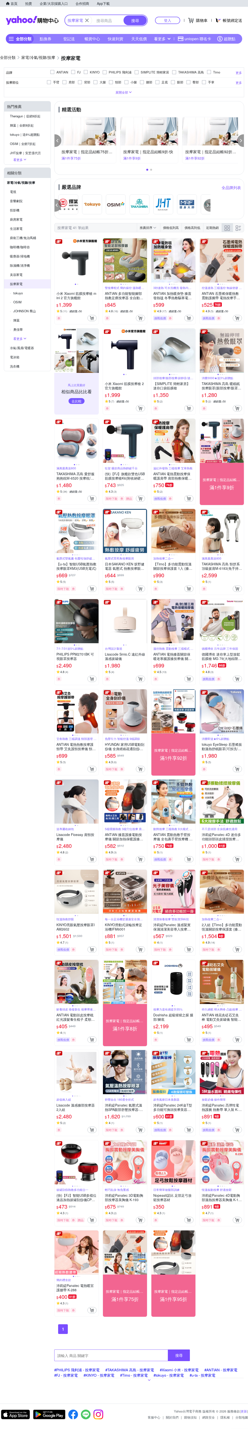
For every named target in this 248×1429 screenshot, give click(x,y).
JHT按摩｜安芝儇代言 (25, 153)
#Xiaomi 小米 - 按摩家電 (179, 1369)
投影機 (14, 210)
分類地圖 (241, 1417)
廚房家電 (16, 219)
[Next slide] (95, 260)
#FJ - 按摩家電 (66, 1375)
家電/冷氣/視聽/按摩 (21, 182)
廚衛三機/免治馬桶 (23, 237)
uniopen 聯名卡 (198, 38)
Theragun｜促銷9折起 (25, 116)
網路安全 (208, 1417)
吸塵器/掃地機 (20, 256)
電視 (13, 191)
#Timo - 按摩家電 (134, 1375)
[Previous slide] (57, 260)
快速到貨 (115, 38)
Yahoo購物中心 (32, 20)
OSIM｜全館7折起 (23, 143)
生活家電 (16, 228)
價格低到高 (171, 227)
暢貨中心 (92, 38)
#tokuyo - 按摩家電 (169, 1375)
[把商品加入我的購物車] (92, 318)
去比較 (76, 401)
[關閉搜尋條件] (87, 20)
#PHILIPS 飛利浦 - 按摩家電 (77, 1369)
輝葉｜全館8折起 (22, 125)
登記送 (69, 38)
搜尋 (179, 1355)
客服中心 (154, 1417)
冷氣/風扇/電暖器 (22, 347)
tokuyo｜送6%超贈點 (25, 134)
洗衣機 (14, 366)
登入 (167, 20)
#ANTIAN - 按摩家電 (220, 1369)
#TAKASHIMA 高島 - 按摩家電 (129, 1369)
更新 (244, 1411)
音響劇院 (16, 201)
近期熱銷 (212, 227)
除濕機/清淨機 (20, 265)
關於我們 (172, 1417)
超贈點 (229, 38)
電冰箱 (14, 357)
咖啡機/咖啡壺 (20, 247)
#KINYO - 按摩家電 (99, 1375)
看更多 (160, 38)
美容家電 (16, 274)
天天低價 (139, 38)
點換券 (45, 38)
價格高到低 (192, 227)
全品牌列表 (231, 187)
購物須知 (190, 1417)
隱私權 (225, 1417)
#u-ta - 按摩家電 (202, 1375)
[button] (57, 140)
